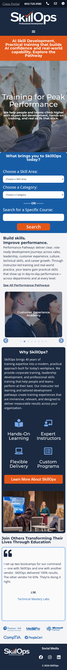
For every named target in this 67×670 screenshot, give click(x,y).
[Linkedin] (59, 657)
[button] (33, 31)
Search (33, 227)
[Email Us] (55, 3)
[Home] (33, 17)
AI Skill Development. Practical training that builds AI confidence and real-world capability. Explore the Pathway (33, 48)
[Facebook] (41, 657)
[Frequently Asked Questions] (63, 3)
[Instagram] (50, 657)
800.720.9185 (32, 3)
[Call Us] (47, 3)
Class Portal (11, 4)
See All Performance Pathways (26, 285)
